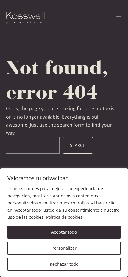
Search (78, 145)
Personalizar (64, 248)
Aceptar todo (64, 232)
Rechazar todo (64, 264)
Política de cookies (64, 217)
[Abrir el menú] (118, 17)
